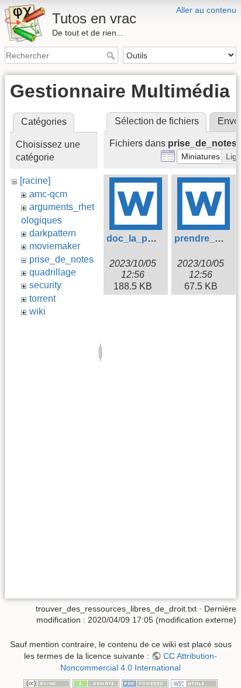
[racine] (35, 181)
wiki (37, 311)
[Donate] (96, 682)
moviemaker (54, 246)
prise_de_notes (61, 259)
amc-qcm (48, 194)
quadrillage (52, 272)
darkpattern (52, 233)
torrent (42, 298)
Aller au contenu (206, 10)
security (45, 285)
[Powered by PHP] (145, 682)
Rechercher (112, 55)
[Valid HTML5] (194, 682)
